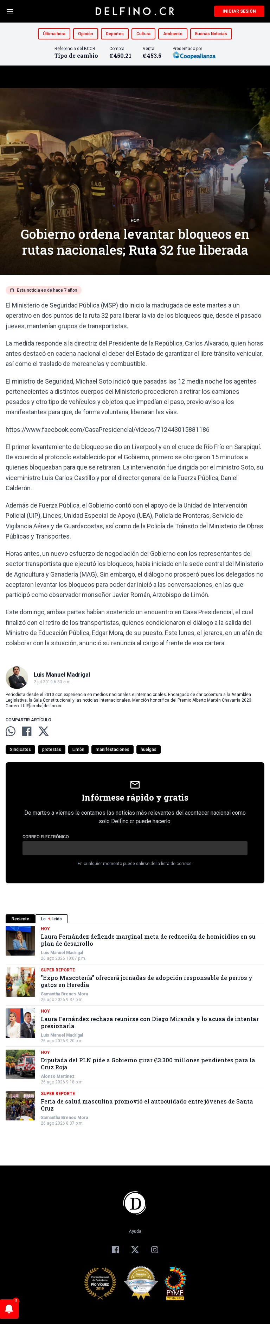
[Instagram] (154, 1249)
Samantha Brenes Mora (64, 994)
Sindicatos (20, 749)
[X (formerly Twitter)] (135, 1249)
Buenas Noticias (211, 33)
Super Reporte (58, 970)
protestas (51, 749)
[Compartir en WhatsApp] (10, 731)
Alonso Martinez (58, 1076)
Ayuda (135, 1231)
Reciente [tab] (20, 918)
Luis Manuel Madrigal (62, 952)
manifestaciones (112, 749)
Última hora (54, 33)
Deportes (115, 33)
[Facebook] (115, 1249)
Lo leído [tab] (51, 918)
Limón (78, 749)
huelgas (148, 749)
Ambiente (172, 33)
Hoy (135, 220)
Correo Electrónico (45, 836)
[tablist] (135, 918)
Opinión (85, 33)
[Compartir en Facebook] (26, 731)
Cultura (143, 33)
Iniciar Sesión (239, 11)
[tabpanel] (135, 1026)
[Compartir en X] (43, 731)
